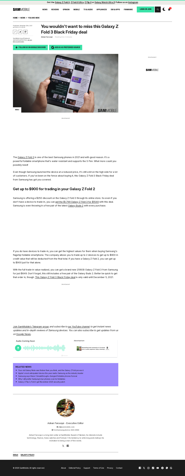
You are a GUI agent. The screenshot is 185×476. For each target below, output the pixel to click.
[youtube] (157, 467)
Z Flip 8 (88, 2)
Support (87, 468)
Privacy (110, 468)
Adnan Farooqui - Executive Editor (65, 423)
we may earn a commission (22, 40)
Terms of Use (98, 468)
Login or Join (145, 9)
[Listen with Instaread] (25, 32)
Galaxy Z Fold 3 (26, 157)
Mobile (76, 10)
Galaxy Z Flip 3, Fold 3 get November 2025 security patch (41, 382)
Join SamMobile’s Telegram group (31, 326)
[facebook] (140, 467)
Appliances (102, 10)
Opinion (66, 10)
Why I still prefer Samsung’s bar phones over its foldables (41, 379)
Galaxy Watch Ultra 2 (105, 2)
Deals (15, 455)
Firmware (128, 10)
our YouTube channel (79, 326)
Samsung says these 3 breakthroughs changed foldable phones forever (47, 376)
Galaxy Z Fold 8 (62, 2)
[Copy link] (15, 32)
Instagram (133, 2)
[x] (144, 467)
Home (15, 18)
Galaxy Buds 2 (75, 205)
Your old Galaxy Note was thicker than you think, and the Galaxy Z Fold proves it (50, 370)
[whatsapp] (167, 467)
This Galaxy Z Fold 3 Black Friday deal (55, 277)
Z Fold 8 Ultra (77, 2)
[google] (171, 467)
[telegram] (162, 467)
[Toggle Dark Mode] (163, 9)
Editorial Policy (75, 468)
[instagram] (148, 467)
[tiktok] (153, 467)
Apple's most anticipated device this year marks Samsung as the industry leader (50, 373)
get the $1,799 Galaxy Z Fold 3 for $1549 (77, 201)
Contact (119, 468)
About (63, 468)
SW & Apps (115, 10)
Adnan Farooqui (46, 37)
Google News (23, 334)
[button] (158, 9)
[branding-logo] (21, 9)
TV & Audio (88, 10)
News (44, 10)
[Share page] (20, 32)
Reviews (55, 10)
